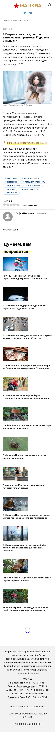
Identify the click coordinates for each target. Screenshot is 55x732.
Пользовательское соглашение (27, 707)
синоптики (12, 193)
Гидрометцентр (31, 178)
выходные (12, 178)
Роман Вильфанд (30, 189)
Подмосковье (13, 185)
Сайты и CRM (40, 697)
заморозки (12, 182)
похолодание (34, 185)
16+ (30, 679)
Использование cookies (27, 724)
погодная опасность (35, 182)
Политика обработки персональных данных (27, 715)
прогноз (11, 189)
